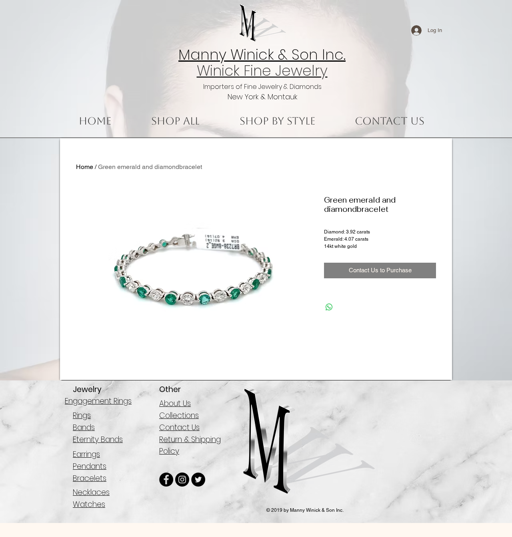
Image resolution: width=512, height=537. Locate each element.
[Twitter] (198, 480)
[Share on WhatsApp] (329, 307)
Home (84, 167)
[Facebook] (166, 480)
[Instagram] (182, 480)
